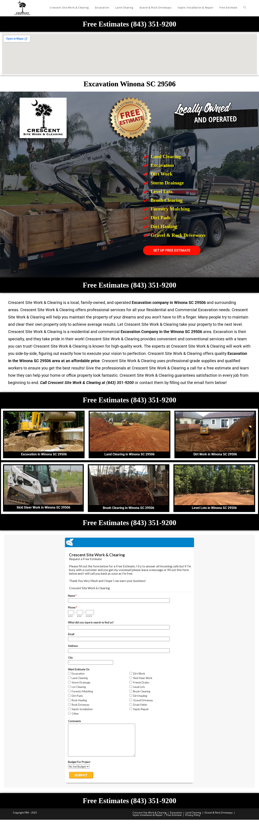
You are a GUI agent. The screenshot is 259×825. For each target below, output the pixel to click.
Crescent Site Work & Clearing (150, 812)
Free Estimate (174, 815)
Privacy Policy (192, 815)
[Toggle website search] (244, 7)
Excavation (176, 812)
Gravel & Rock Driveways (219, 812)
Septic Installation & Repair (148, 815)
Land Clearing (193, 812)
